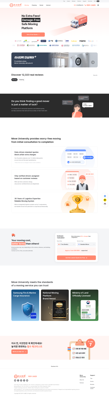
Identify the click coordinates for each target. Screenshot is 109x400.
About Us (82, 379)
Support (84, 1)
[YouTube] (27, 380)
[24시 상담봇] (104, 203)
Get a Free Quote (32, 34)
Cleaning (34, 5)
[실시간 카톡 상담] (104, 200)
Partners (79, 1)
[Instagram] (18, 380)
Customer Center (92, 388)
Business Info (54, 366)
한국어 (95, 1)
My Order (90, 1)
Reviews (73, 1)
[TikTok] (24, 380)
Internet (48, 5)
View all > (95, 75)
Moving (27, 5)
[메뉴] (98, 5)
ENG (98, 1)
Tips (64, 1)
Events (68, 1)
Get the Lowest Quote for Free (76, 258)
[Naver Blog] (15, 380)
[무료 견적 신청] (104, 196)
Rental (41, 5)
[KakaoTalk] (21, 380)
